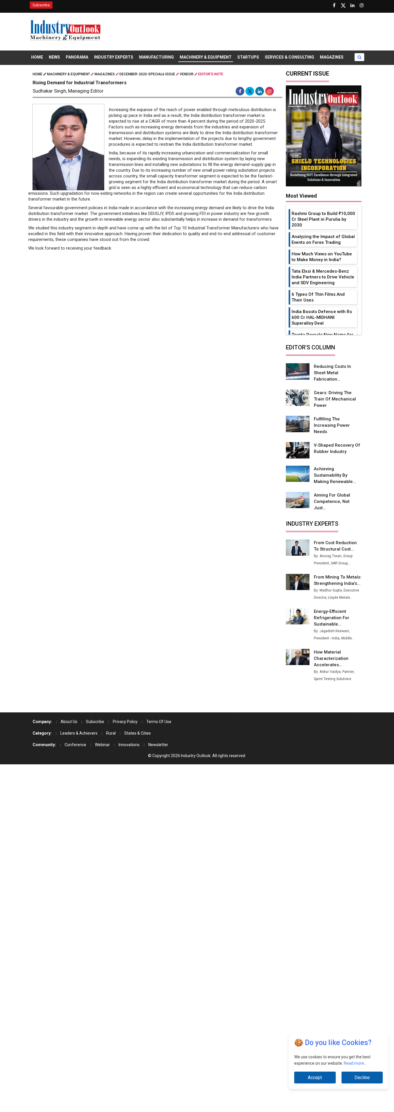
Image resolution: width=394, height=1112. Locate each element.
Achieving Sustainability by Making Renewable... (335, 475)
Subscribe (41, 5)
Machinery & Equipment (206, 57)
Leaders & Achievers (78, 733)
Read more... (355, 1064)
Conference (75, 744)
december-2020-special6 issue (147, 74)
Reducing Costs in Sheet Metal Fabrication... (332, 373)
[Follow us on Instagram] (361, 5)
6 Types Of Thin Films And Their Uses (318, 297)
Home (37, 57)
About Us (69, 721)
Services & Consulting (289, 57)
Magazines (332, 57)
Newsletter (158, 744)
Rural (111, 733)
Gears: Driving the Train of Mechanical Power (335, 399)
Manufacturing (156, 57)
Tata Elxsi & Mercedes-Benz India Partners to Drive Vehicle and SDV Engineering (323, 277)
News (54, 57)
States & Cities (137, 733)
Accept (315, 1077)
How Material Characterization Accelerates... (331, 658)
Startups (248, 57)
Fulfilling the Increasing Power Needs (332, 425)
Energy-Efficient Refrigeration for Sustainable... (331, 618)
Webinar (102, 744)
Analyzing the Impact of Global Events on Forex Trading (323, 239)
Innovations (129, 744)
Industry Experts (113, 57)
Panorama (77, 57)
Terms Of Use (158, 721)
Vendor (187, 74)
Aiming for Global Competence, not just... (332, 501)
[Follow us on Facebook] (334, 5)
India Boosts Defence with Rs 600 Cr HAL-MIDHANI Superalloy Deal (322, 317)
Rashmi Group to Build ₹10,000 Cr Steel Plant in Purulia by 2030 (323, 219)
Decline (362, 1077)
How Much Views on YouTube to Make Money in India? (322, 256)
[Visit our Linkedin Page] (352, 5)
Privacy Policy (125, 721)
